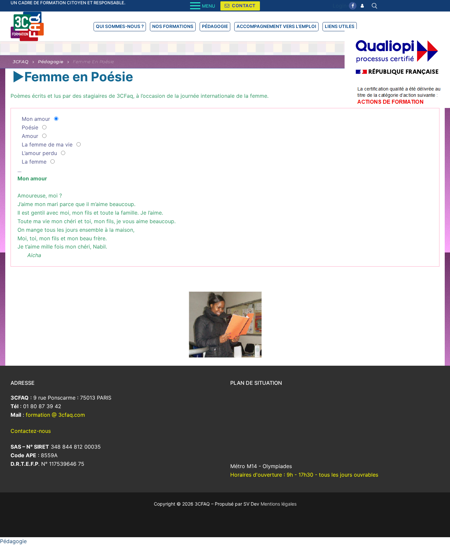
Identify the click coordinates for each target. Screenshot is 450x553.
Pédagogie (13, 541)
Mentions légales (278, 504)
